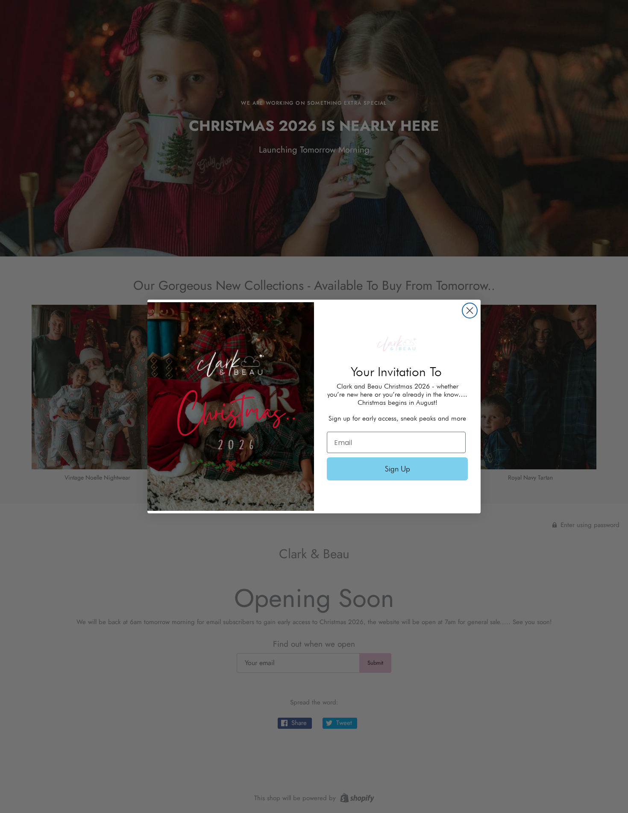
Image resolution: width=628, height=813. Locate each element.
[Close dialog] (469, 310)
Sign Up (397, 468)
